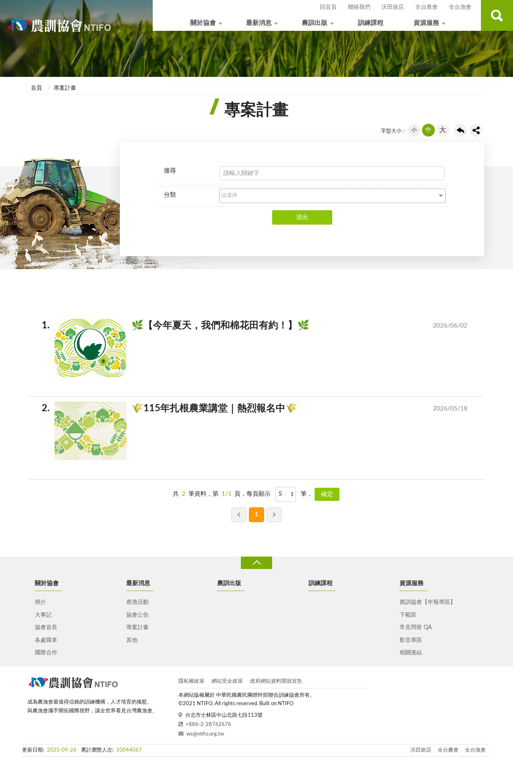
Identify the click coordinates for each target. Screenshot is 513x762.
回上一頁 (460, 130)
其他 (131, 640)
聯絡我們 (359, 7)
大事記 (43, 615)
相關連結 (411, 652)
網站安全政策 (227, 681)
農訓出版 (314, 23)
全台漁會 (460, 7)
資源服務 (426, 23)
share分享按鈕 (476, 130)
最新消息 (259, 23)
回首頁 (328, 7)
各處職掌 (46, 640)
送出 (302, 217)
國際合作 (46, 652)
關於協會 (203, 23)
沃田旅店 (393, 7)
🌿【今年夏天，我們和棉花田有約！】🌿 (261, 325)
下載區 (408, 615)
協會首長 (46, 627)
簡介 (40, 602)
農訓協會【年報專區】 (428, 602)
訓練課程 (371, 23)
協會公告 (137, 615)
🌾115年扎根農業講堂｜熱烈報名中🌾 (261, 408)
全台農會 (426, 7)
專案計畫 (65, 88)
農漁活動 (137, 602)
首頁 (36, 88)
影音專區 (411, 640)
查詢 (497, 15)
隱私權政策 (191, 681)
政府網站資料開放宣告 (276, 681)
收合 (256, 563)
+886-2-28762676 (208, 724)
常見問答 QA (416, 627)
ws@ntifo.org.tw (205, 734)
